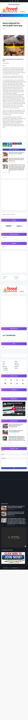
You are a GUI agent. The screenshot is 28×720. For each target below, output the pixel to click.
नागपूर (15, 361)
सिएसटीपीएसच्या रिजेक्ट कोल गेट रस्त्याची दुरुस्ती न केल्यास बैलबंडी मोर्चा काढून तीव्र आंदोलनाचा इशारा (16, 160)
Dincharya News (14, 4)
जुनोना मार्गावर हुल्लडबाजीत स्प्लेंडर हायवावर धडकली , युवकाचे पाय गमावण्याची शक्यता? (16, 425)
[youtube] (22, 383)
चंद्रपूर (14, 226)
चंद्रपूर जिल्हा (5, 366)
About (4, 278)
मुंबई (3, 365)
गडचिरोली (16, 363)
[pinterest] (18, 1)
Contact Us (16, 276)
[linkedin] (22, 380)
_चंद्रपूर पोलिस (5, 370)
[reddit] (5, 383)
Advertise (5, 276)
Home (4, 20)
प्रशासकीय (16, 366)
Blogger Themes (21, 567)
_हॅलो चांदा (16, 368)
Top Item (16, 278)
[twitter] (13, 1)
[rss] (17, 380)
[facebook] (10, 1)
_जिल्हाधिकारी (5, 368)
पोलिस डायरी (16, 365)
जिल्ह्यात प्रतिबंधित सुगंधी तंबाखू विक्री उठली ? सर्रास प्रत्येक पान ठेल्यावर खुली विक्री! (17, 153)
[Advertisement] (14, 195)
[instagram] (15, 1)
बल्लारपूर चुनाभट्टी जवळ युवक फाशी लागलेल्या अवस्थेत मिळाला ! (16, 431)
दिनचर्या (4, 28)
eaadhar (9, 567)
